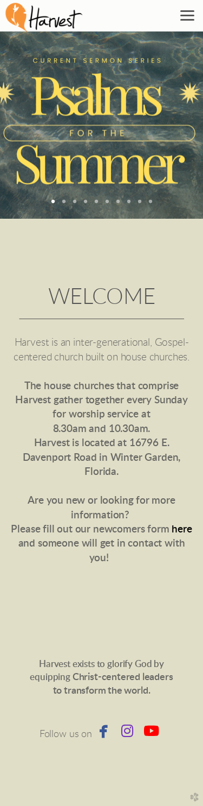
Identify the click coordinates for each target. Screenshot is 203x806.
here (182, 529)
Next (177, 125)
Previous (25, 125)
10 (150, 205)
